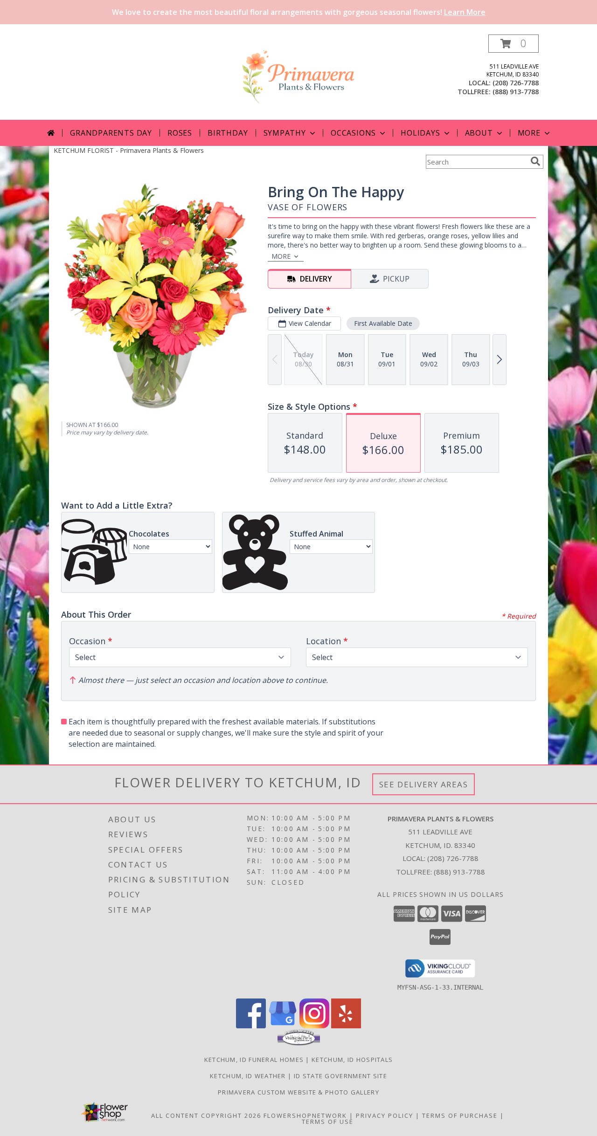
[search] (535, 161)
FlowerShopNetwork (305, 1115)
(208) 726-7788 (516, 82)
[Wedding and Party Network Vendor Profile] (299, 1043)
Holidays (420, 133)
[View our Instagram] (314, 1025)
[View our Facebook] (251, 1025)
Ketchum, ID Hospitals (352, 1059)
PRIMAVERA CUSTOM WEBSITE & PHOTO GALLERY (298, 1092)
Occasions (353, 133)
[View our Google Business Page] (283, 1025)
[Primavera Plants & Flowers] (298, 77)
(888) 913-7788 (516, 91)
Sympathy (285, 133)
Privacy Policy (384, 1115)
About (479, 133)
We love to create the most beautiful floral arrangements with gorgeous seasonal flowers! (299, 12)
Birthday (228, 133)
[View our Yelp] (346, 1025)
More (529, 133)
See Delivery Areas (423, 784)
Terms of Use (328, 1121)
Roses (179, 133)
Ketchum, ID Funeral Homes (254, 1059)
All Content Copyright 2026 (206, 1115)
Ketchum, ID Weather (248, 1076)
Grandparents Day (111, 133)
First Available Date (383, 323)
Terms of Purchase (460, 1115)
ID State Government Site (340, 1076)
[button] (513, 43)
